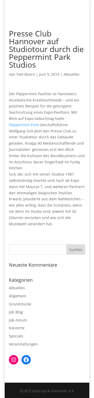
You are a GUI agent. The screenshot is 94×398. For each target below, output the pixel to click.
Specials (16, 335)
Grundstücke (20, 303)
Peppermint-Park (23, 124)
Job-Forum (18, 320)
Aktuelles (71, 74)
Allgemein (17, 295)
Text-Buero (25, 74)
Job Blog (16, 312)
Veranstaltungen (23, 344)
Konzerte (17, 327)
